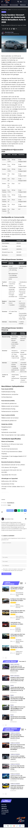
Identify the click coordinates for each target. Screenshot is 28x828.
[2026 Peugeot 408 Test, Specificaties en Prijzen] (5, 589)
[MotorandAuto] (7, 1)
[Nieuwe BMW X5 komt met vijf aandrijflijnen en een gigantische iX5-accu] (5, 707)
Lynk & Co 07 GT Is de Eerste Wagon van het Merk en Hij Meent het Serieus (18, 777)
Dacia (9, 505)
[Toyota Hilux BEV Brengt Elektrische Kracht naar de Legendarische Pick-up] (5, 687)
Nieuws (3, 11)
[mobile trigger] (2, 1)
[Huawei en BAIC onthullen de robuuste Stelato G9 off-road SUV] (5, 756)
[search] (18, 1)
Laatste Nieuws (10, 661)
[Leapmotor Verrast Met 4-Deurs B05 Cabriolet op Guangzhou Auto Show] (5, 786)
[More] (16, 29)
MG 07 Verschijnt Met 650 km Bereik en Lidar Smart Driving (17, 767)
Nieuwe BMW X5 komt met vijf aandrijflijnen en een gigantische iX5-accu (17, 708)
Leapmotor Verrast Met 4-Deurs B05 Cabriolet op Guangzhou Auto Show (17, 787)
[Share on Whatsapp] (9, 29)
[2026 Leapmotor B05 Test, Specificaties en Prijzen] (5, 612)
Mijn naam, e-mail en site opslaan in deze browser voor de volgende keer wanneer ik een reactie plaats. (14, 569)
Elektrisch (16, 664)
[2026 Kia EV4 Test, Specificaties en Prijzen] (5, 624)
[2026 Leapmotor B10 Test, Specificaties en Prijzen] (5, 636)
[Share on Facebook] (5, 29)
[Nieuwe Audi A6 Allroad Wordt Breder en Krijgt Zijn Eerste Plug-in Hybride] (5, 697)
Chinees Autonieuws (15, 733)
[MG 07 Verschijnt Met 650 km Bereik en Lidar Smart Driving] (5, 766)
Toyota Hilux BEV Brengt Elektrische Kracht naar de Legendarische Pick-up (17, 689)
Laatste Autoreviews (9, 583)
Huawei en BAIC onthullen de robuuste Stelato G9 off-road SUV (18, 757)
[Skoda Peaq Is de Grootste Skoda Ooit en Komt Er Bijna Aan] (5, 717)
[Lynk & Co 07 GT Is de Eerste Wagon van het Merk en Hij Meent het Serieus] (5, 776)
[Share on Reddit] (14, 825)
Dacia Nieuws (10, 502)
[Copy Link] (12, 29)
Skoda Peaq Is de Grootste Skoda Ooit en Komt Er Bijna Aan (18, 718)
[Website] (26, 519)
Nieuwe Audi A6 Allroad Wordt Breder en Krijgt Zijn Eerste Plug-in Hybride (17, 698)
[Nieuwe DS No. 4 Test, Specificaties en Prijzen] (5, 648)
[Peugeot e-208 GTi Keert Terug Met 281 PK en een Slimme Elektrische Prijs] (5, 678)
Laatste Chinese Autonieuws (10, 729)
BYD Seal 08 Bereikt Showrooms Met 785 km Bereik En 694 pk (17, 736)
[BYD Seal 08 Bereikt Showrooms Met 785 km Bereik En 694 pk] (5, 735)
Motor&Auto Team (9, 32)
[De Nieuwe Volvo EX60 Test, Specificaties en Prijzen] (5, 601)
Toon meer (21, 583)
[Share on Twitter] (7, 29)
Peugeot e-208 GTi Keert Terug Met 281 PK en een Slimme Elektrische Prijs (17, 679)
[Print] (14, 29)
